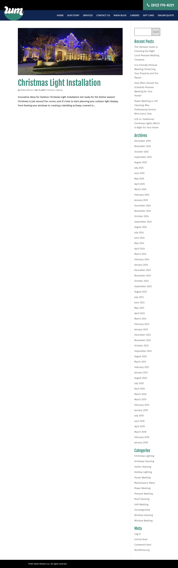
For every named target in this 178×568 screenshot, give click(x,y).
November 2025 (142, 146)
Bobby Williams (26, 90)
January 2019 (141, 410)
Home (60, 15)
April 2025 (139, 184)
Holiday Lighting (143, 472)
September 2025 (143, 157)
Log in (137, 533)
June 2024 (139, 237)
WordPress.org (141, 550)
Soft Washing (141, 504)
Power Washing (142, 488)
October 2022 (141, 345)
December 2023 (142, 270)
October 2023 (141, 281)
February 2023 (141, 324)
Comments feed (142, 544)
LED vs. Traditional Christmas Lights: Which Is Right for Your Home (147, 123)
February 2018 (141, 437)
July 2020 (139, 383)
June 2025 (139, 173)
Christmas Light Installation (59, 83)
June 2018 (139, 421)
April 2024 (139, 248)
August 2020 (140, 378)
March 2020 (140, 394)
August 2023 (140, 291)
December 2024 (142, 205)
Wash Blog (120, 15)
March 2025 (140, 189)
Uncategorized (142, 509)
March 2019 (140, 399)
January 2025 (141, 200)
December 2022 (142, 334)
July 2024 (139, 232)
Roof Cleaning (141, 499)
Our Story (73, 15)
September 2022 (143, 351)
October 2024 (141, 216)
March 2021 (140, 361)
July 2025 (139, 167)
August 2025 (140, 162)
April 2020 (139, 388)
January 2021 (141, 372)
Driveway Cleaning (144, 461)
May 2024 (139, 243)
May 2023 (139, 307)
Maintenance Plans (144, 482)
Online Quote (166, 15)
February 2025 (141, 194)
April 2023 (139, 313)
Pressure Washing (143, 493)
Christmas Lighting (54, 90)
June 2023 (139, 302)
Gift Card (148, 15)
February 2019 (141, 405)
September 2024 (143, 221)
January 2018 (141, 442)
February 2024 (141, 259)
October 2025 (141, 151)
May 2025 (139, 178)
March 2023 (140, 318)
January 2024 (141, 264)
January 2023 (141, 329)
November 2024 (142, 211)
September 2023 (143, 286)
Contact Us (103, 15)
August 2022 (140, 356)
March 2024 (140, 254)
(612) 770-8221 (162, 5)
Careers (134, 15)
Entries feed (140, 539)
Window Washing (143, 520)
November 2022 (142, 340)
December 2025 (142, 140)
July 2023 (139, 297)
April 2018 (139, 426)
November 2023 (142, 275)
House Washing (142, 477)
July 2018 (139, 415)
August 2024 (140, 227)
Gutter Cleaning (142, 466)
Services (88, 15)
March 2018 (140, 431)
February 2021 (141, 367)
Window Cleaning (143, 515)
